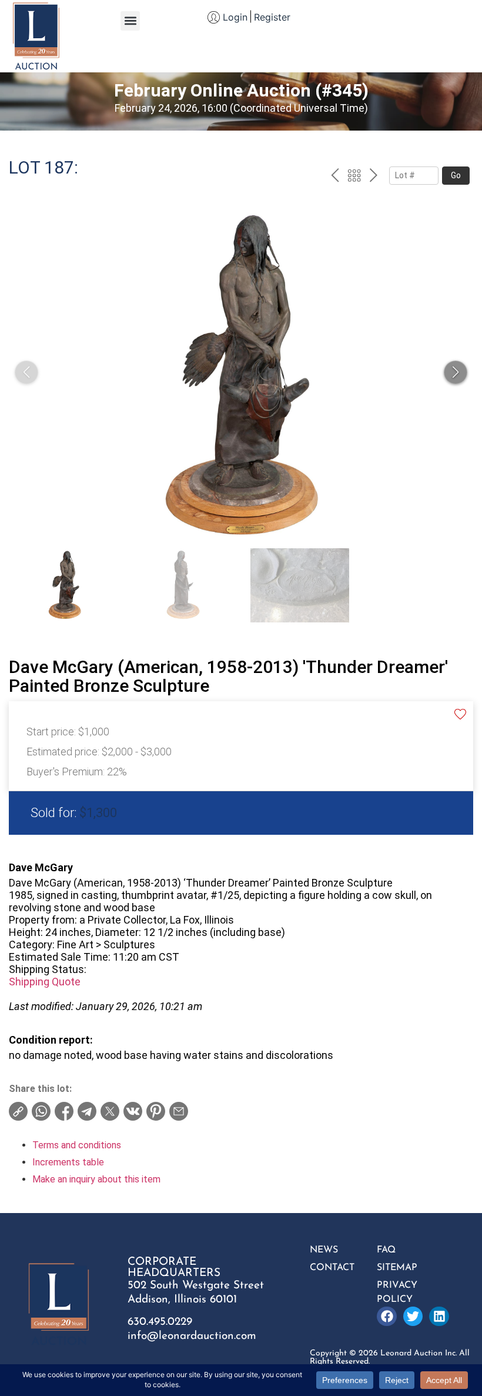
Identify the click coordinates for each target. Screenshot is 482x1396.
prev (334, 177)
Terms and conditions (76, 1145)
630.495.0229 (160, 1322)
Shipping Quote (45, 981)
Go (456, 175)
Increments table (68, 1162)
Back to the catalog (354, 177)
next (373, 177)
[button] (130, 21)
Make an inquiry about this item (96, 1179)
